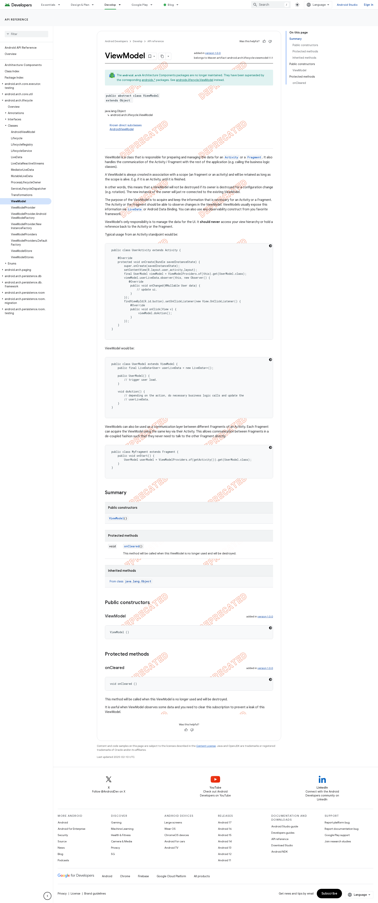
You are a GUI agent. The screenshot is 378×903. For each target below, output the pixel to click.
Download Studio (282, 845)
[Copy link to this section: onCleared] (128, 668)
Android (63, 822)
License (75, 893)
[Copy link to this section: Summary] (130, 493)
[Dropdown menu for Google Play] (153, 4)
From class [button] (130, 581)
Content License (206, 746)
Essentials (48, 4)
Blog (171, 4)
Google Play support (337, 835)
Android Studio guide (284, 826)
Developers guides (282, 832)
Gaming (116, 822)
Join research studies (338, 841)
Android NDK (279, 851)
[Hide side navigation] (47, 896)
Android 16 (225, 829)
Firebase (143, 876)
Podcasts (63, 860)
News (61, 847)
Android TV (171, 847)
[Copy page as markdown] (162, 56)
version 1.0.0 (213, 53)
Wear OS (170, 829)
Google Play (140, 4)
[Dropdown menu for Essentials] (61, 4)
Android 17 (225, 822)
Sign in (368, 4)
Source (62, 841)
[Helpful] (264, 41)
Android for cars (174, 841)
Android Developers (116, 41)
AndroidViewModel (122, 129)
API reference (17, 19)
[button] (25, 86)
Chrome (125, 876)
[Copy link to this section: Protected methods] (153, 654)
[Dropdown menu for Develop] (121, 4)
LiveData (135, 209)
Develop (110, 4)
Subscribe (329, 894)
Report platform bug (337, 822)
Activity (231, 157)
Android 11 (224, 860)
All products (202, 876)
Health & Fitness (121, 835)
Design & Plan (80, 4)
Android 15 (225, 835)
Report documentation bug (342, 829)
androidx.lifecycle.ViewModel (194, 80)
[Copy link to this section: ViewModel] (129, 616)
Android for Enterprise (71, 829)
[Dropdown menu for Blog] (179, 4)
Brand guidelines (95, 893)
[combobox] (271, 4)
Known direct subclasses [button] (126, 127)
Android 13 (224, 847)
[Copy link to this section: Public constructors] (154, 602)
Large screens (173, 822)
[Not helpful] (270, 41)
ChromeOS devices (176, 835)
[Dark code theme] (270, 245)
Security (63, 835)
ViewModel (116, 518)
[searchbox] (26, 34)
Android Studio (347, 4)
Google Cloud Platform (171, 876)
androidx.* (148, 80)
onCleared (131, 546)
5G (113, 854)
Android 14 (225, 841)
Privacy (115, 847)
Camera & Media (121, 841)
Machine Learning (122, 829)
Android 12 (225, 854)
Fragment (254, 157)
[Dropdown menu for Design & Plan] (94, 4)
